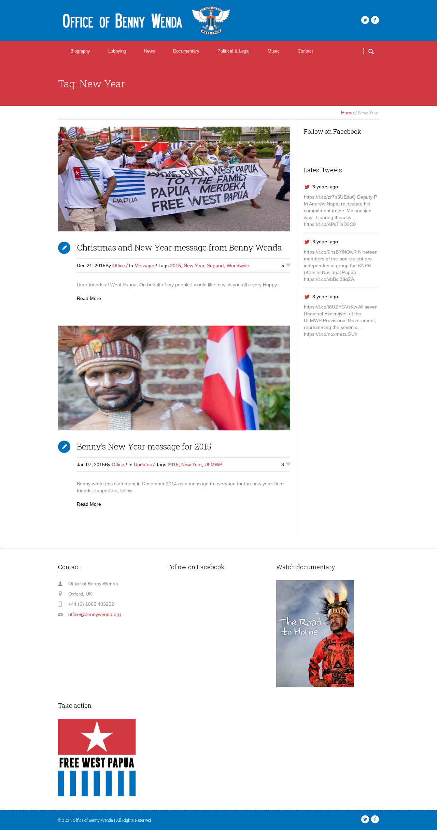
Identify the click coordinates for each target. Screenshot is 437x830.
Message (144, 265)
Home (347, 112)
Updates (143, 464)
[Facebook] (375, 20)
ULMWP (213, 464)
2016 (175, 265)
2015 (173, 464)
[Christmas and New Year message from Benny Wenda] (174, 179)
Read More (89, 298)
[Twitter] (365, 20)
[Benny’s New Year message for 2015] (174, 378)
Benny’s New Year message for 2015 (144, 446)
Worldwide (238, 265)
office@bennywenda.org (94, 614)
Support (215, 265)
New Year (194, 265)
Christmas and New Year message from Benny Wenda (179, 247)
